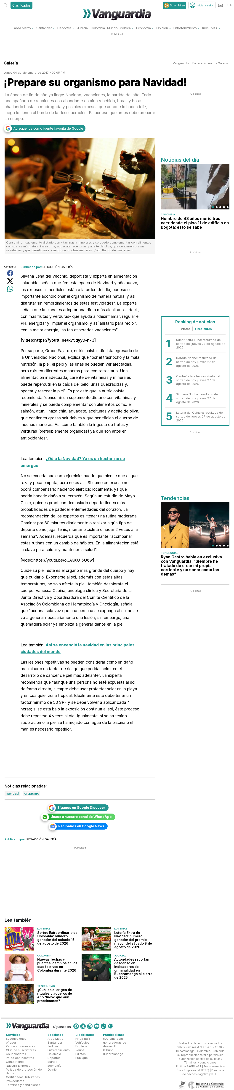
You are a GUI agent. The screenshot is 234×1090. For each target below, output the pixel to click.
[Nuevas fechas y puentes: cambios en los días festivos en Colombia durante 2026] (19, 967)
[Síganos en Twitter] (83, 1026)
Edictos (80, 1054)
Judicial (82, 28)
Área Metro (22, 28)
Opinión (162, 28)
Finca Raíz (82, 1038)
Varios (79, 1050)
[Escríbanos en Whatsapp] (110, 1026)
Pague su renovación (21, 1046)
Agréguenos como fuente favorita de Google (48, 128)
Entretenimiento (185, 28)
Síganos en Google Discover (81, 807)
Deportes (64, 28)
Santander (44, 28)
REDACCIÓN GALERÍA (58, 267)
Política (125, 28)
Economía (143, 28)
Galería (223, 63)
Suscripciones (16, 1038)
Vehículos (82, 1042)
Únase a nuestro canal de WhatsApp (81, 817)
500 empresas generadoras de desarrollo (114, 1042)
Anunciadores (16, 1054)
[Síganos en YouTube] (96, 1026)
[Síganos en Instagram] (90, 1026)
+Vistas (185, 329)
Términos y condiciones (23, 1085)
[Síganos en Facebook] (76, 1026)
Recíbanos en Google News (81, 826)
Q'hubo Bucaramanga (113, 1052)
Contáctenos (15, 1061)
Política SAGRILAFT (188, 1066)
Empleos (81, 1046)
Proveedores (15, 1081)
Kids (205, 28)
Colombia (98, 28)
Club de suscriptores (21, 1050)
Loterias (44, 928)
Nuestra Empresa (18, 1065)
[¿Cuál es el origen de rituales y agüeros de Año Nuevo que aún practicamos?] (19, 994)
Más (214, 28)
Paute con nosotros (20, 1058)
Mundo (112, 28)
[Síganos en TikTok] (103, 1026)
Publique (81, 1058)
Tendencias (46, 986)
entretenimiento (203, 63)
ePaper (11, 1042)
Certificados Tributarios (23, 1077)
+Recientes (203, 329)
